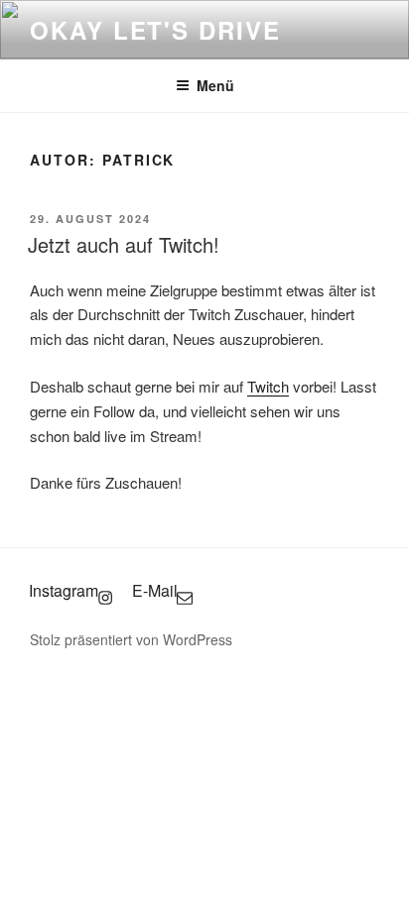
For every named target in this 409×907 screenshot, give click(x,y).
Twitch (268, 386)
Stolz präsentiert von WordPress (131, 639)
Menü (215, 85)
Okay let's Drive (155, 30)
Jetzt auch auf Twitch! (123, 244)
